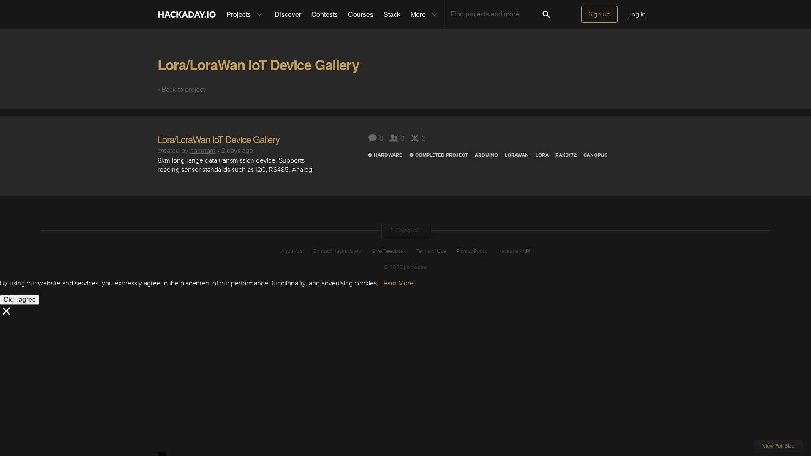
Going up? (407, 231)
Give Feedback (388, 251)
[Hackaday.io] (187, 14)
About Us (291, 251)
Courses (360, 14)
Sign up (599, 14)
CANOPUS (595, 155)
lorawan (517, 155)
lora (542, 155)
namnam (202, 151)
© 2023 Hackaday (405, 267)
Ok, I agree (19, 299)
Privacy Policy (471, 251)
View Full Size (778, 446)
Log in (637, 14)
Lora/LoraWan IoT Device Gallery (258, 64)
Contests (324, 14)
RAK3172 (566, 155)
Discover (288, 14)
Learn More (397, 283)
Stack (392, 14)
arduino (486, 155)
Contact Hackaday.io (337, 251)
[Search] (546, 14)
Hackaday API (514, 251)
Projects (238, 14)
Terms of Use (431, 251)
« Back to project (181, 89)
